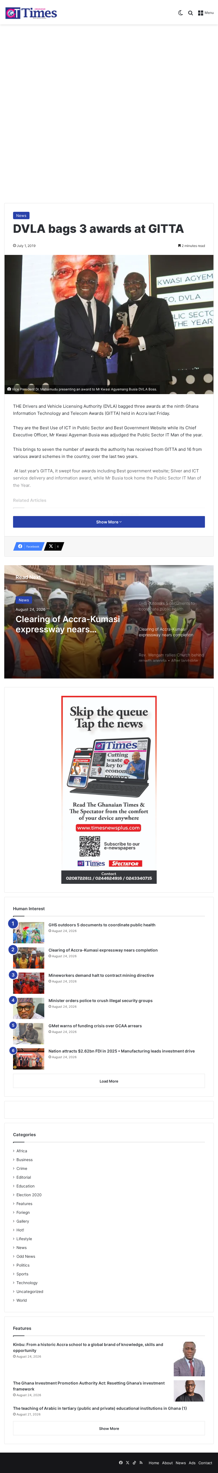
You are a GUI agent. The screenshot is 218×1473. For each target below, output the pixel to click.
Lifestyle (24, 1239)
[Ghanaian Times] (31, 12)
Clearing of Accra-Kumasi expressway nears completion (68, 624)
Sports (22, 1274)
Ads (192, 1463)
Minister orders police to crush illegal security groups (101, 1000)
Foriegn (23, 1212)
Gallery (22, 1221)
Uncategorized (29, 1291)
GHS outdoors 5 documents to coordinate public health (102, 924)
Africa (21, 1151)
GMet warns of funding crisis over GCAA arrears (95, 1025)
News (21, 215)
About (167, 1463)
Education (25, 1186)
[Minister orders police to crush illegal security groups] (28, 1008)
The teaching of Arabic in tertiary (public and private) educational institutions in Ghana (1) (100, 1408)
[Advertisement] (109, 69)
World (21, 1300)
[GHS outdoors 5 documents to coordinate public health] (28, 932)
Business (24, 1159)
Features (24, 1203)
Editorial (23, 1177)
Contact (205, 1463)
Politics (23, 1265)
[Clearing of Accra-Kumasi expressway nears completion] (28, 958)
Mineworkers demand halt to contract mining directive (101, 975)
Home (154, 1463)
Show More (107, 521)
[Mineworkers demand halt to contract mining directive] (28, 983)
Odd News (25, 1256)
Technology (27, 1282)
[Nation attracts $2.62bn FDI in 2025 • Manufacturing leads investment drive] (28, 1059)
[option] (109, 622)
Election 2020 (29, 1195)
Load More (109, 1081)
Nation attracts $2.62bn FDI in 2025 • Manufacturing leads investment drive (122, 1051)
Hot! (20, 1230)
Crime (21, 1168)
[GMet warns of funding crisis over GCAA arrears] (28, 1033)
